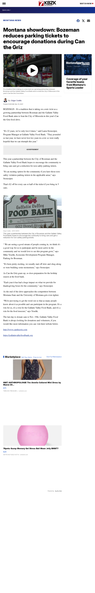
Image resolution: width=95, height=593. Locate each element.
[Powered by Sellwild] (58, 491)
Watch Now (86, 3)
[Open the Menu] (4, 3)
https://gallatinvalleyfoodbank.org (18, 335)
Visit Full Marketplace (54, 357)
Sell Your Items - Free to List (31, 357)
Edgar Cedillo (16, 100)
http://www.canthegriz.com (15, 329)
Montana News (12, 20)
